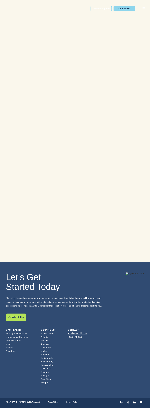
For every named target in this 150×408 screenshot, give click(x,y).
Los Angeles (47, 365)
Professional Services (17, 337)
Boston (44, 340)
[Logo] (135, 280)
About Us (10, 351)
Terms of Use (53, 402)
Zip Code (12, 218)
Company (13, 173)
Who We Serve (13, 340)
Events (9, 347)
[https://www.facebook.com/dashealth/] (121, 402)
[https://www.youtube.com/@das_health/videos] (141, 402)
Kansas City (47, 361)
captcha (11, 233)
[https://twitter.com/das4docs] (128, 402)
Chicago (45, 344)
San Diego (46, 379)
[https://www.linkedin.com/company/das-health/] (134, 402)
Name (10, 144)
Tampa (44, 382)
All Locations (47, 333)
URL (9, 126)
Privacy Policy (71, 402)
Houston (45, 354)
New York (46, 368)
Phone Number (16, 203)
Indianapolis (47, 358)
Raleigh (45, 375)
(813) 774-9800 (75, 337)
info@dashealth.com (77, 333)
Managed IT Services (17, 333)
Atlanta (44, 337)
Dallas (44, 351)
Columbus (46, 347)
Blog (8, 344)
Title (9, 158)
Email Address (16, 188)
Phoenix (45, 372)
